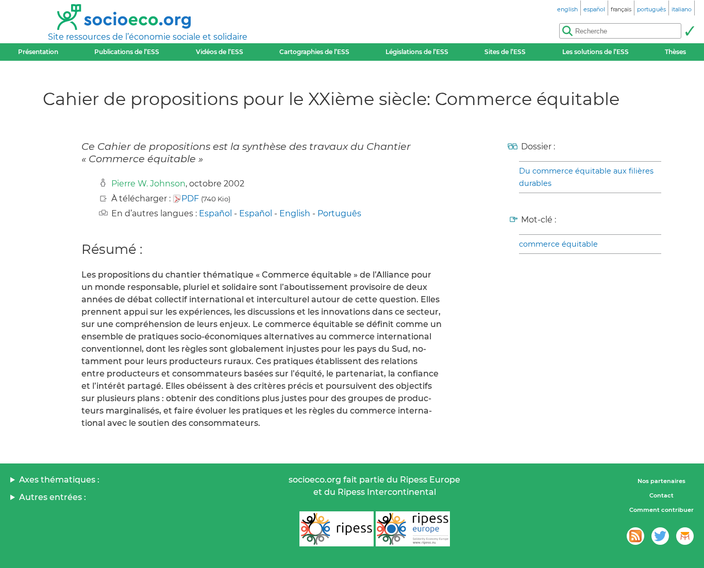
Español (215, 213)
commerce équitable (558, 244)
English (294, 213)
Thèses (675, 52)
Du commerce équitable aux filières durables (586, 177)
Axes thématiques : (59, 480)
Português (339, 213)
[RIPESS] (336, 528)
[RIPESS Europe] (413, 528)
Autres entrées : (52, 497)
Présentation (38, 52)
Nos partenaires (661, 481)
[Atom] (635, 536)
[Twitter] (660, 536)
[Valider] (689, 31)
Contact (661, 495)
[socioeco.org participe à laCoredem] (685, 536)
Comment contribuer (661, 509)
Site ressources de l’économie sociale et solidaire (147, 37)
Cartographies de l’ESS (314, 52)
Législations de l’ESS (416, 52)
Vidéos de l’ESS (219, 52)
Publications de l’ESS (126, 52)
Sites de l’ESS (505, 52)
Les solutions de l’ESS (595, 52)
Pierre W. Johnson (148, 183)
